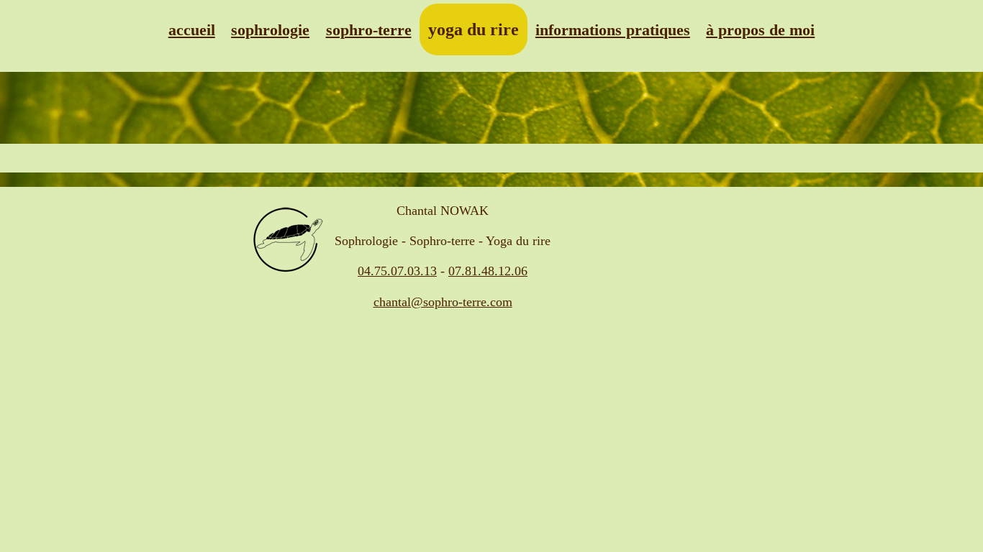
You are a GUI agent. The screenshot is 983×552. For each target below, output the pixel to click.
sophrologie (270, 30)
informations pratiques (612, 30)
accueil (191, 30)
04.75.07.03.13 (397, 271)
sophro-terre (369, 30)
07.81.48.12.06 (487, 271)
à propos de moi (760, 30)
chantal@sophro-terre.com (442, 302)
